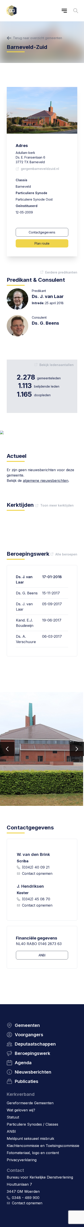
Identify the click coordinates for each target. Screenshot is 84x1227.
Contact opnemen (37, 873)
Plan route (42, 243)
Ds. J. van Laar (48, 296)
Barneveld (23, 186)
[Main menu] (64, 10)
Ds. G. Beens (45, 323)
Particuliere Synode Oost (34, 199)
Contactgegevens (42, 232)
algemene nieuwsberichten (45, 480)
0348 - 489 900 (25, 1197)
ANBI (42, 955)
